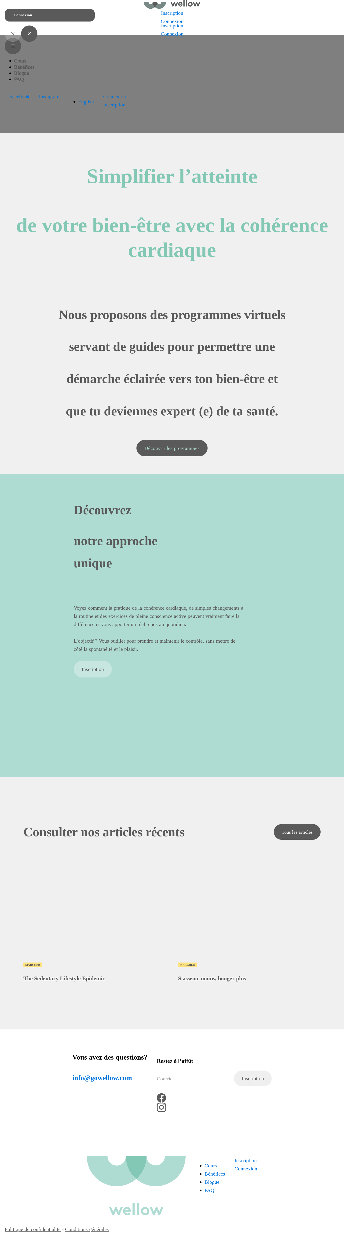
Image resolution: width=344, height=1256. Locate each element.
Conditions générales (87, 1229)
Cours (20, 61)
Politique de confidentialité (33, 1229)
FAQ (19, 79)
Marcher (32, 964)
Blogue (21, 73)
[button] (19, 96)
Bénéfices (24, 67)
